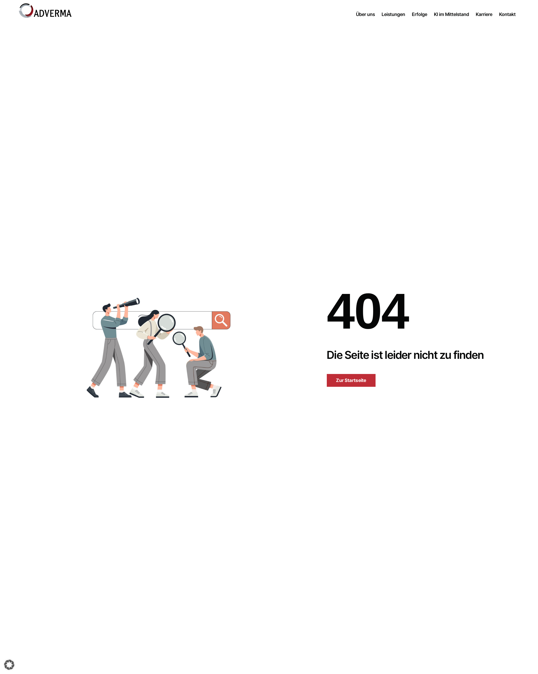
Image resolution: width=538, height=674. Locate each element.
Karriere (484, 14)
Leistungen (393, 14)
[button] (9, 665)
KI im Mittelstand (451, 14)
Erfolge (419, 14)
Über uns (365, 14)
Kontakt (507, 14)
